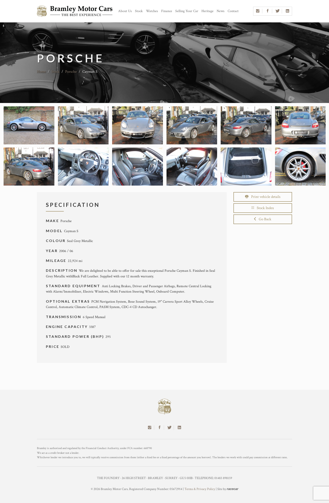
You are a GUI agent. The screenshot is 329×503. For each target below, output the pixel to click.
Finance (166, 11)
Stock (139, 11)
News (220, 11)
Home (41, 71)
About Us (125, 11)
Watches (152, 11)
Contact (233, 11)
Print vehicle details (264, 196)
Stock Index (264, 207)
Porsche (71, 71)
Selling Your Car (186, 11)
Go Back (263, 219)
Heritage (207, 11)
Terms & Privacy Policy (199, 489)
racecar (232, 489)
